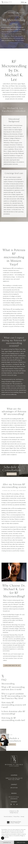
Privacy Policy (16, 816)
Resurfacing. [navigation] (20, 12)
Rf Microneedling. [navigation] (14, 15)
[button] (2, 838)
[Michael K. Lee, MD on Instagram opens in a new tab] (11, 804)
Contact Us (12, 744)
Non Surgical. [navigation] (12, 12)
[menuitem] (11, 804)
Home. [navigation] (5, 12)
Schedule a (14, 738)
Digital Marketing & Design (15, 822)
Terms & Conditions (8, 816)
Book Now (11, 474)
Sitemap (22, 816)
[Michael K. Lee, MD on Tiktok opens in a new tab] (17, 804)
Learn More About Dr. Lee (12, 665)
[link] (14, 787)
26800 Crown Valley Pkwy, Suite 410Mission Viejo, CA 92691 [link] (14, 779)
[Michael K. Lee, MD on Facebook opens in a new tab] (14, 804)
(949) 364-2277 (5, 837)
